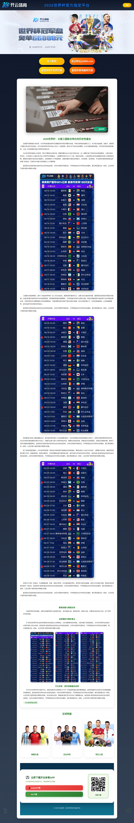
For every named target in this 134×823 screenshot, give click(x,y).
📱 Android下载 (34, 788)
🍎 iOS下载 (32, 794)
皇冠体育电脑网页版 (82, 70)
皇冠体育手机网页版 (51, 70)
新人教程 (52, 61)
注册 (127, 5)
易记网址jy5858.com (82, 61)
